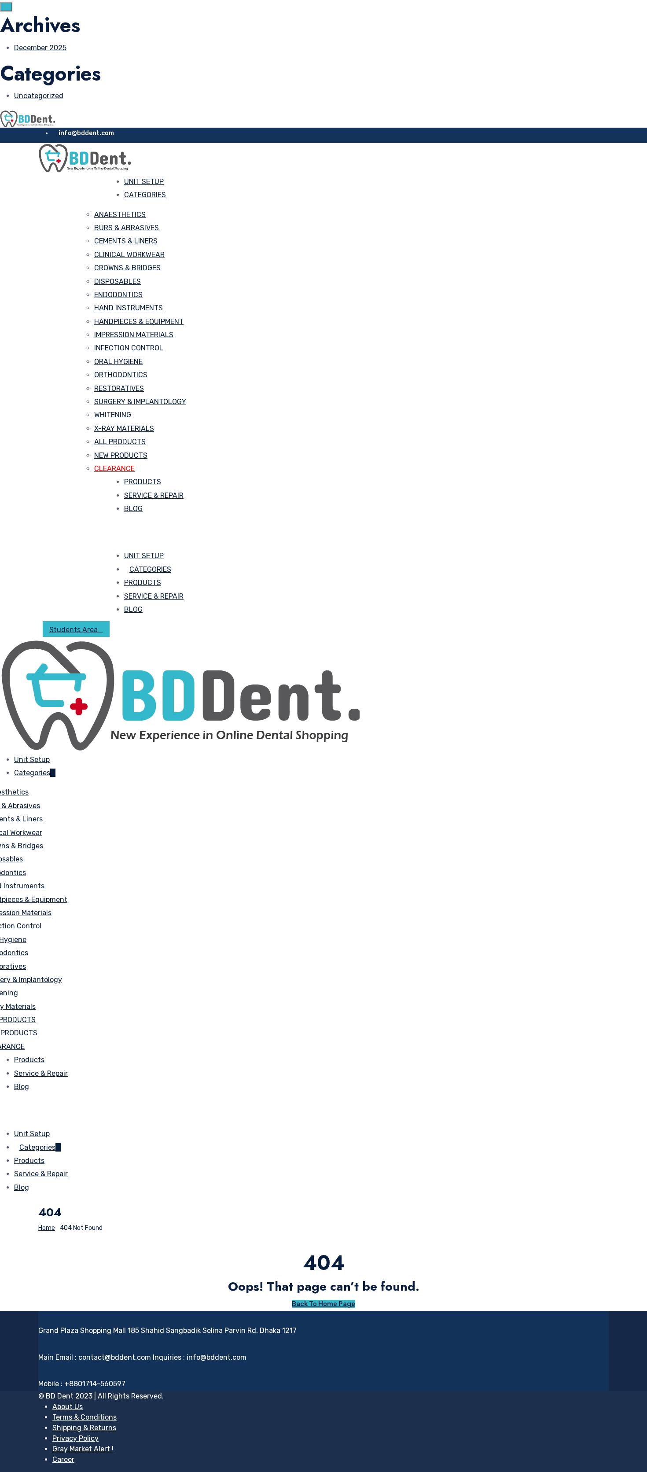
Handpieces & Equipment (139, 321)
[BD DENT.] (27, 118)
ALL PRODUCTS (120, 442)
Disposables (117, 281)
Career (63, 1459)
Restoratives (119, 388)
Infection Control (128, 348)
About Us (67, 1406)
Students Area (73, 630)
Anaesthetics (120, 214)
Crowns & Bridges (127, 268)
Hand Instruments (128, 308)
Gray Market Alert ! (83, 1449)
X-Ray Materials (124, 428)
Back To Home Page (323, 1304)
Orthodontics (120, 375)
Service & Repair (154, 495)
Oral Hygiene (118, 361)
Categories (145, 195)
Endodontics (118, 295)
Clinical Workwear (129, 254)
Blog (133, 508)
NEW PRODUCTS (120, 455)
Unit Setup (144, 181)
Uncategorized (38, 96)
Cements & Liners (126, 241)
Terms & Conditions (84, 1417)
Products (142, 482)
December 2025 (40, 48)
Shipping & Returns (84, 1428)
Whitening (112, 415)
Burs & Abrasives (126, 228)
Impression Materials (133, 335)
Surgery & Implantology (140, 401)
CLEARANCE (114, 468)
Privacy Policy (75, 1438)
